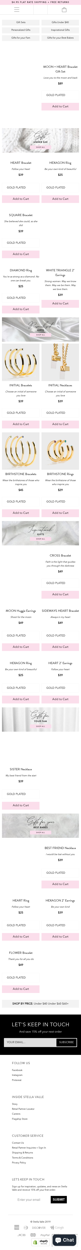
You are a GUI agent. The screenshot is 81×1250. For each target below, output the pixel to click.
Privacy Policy (19, 1163)
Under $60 (54, 1003)
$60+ (65, 1003)
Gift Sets (20, 22)
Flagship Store (20, 1119)
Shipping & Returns (22, 1153)
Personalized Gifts (20, 30)
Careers (16, 1114)
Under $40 (40, 1003)
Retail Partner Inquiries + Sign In (29, 1148)
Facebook (17, 1070)
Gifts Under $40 (60, 22)
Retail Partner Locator (23, 1109)
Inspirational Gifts (60, 30)
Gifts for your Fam (20, 38)
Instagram (17, 1075)
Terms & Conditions (22, 1158)
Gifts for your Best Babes (60, 38)
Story (14, 1104)
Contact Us (18, 1143)
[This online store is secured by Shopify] (40, 1242)
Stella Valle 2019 (42, 1222)
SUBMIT (59, 1199)
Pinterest (16, 1080)
